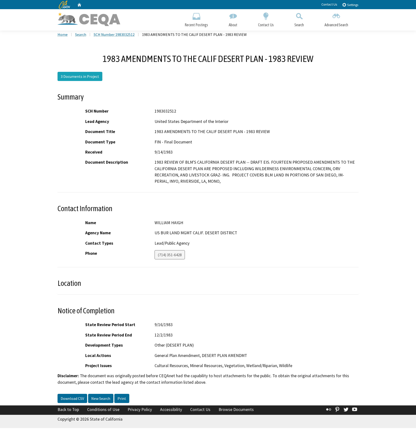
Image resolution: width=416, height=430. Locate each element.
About (233, 25)
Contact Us (329, 4)
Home (63, 34)
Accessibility (171, 409)
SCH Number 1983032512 (114, 34)
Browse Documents (236, 409)
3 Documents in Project (80, 76)
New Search (100, 398)
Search (299, 25)
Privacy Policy (140, 409)
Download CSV (72, 398)
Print (121, 398)
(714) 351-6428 (170, 254)
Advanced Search (336, 25)
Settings (352, 5)
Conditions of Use (103, 409)
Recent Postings (196, 25)
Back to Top (68, 409)
